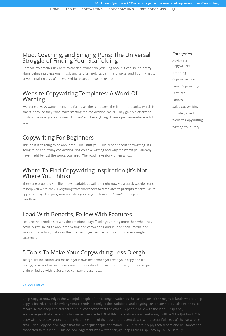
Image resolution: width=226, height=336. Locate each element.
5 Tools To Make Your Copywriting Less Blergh (84, 252)
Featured (179, 93)
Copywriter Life (183, 79)
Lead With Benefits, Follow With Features (77, 214)
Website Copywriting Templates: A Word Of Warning (80, 96)
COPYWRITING (92, 9)
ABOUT (70, 9)
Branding (179, 73)
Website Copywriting (187, 120)
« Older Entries (34, 285)
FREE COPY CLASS (152, 9)
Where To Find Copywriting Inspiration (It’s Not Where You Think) (85, 173)
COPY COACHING (121, 9)
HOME (55, 9)
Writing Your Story (185, 127)
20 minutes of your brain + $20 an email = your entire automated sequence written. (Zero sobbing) (157, 3)
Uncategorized (183, 113)
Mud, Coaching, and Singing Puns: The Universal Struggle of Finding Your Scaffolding (87, 57)
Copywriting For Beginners (58, 137)
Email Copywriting (185, 86)
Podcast (178, 100)
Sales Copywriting (185, 107)
